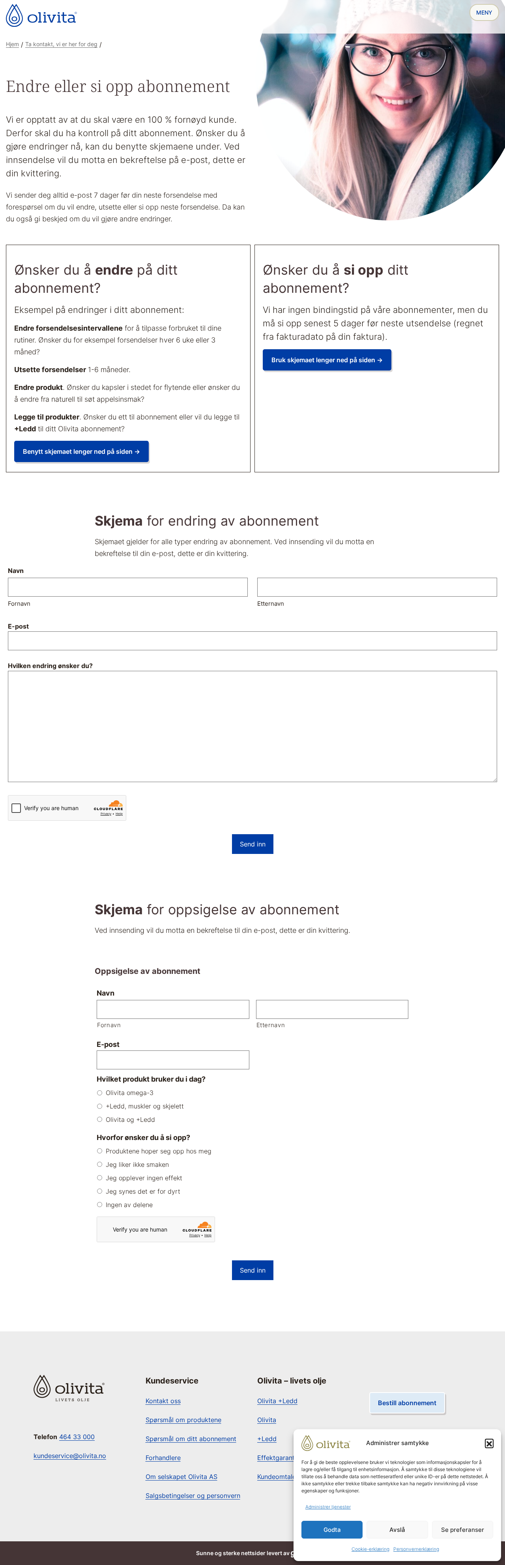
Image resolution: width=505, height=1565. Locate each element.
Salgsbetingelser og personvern (193, 1495)
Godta (332, 1529)
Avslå (397, 1529)
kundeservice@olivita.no (70, 1456)
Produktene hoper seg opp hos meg (158, 1151)
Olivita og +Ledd (130, 1119)
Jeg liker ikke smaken (137, 1164)
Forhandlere (163, 1458)
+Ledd (267, 1439)
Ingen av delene (129, 1205)
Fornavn (19, 603)
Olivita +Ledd (277, 1401)
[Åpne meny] (484, 12)
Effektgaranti (276, 1458)
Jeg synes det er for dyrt (143, 1191)
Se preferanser (462, 1529)
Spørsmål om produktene (183, 1420)
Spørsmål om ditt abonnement (191, 1439)
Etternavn (270, 603)
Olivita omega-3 (129, 1093)
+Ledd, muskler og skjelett (145, 1106)
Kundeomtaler (277, 1477)
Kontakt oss (163, 1401)
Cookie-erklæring (370, 1549)
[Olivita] (41, 15)
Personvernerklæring (416, 1549)
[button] (489, 1443)
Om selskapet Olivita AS (181, 1477)
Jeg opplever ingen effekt (144, 1178)
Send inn (253, 844)
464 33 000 (77, 1437)
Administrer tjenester (328, 1507)
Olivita (266, 1420)
